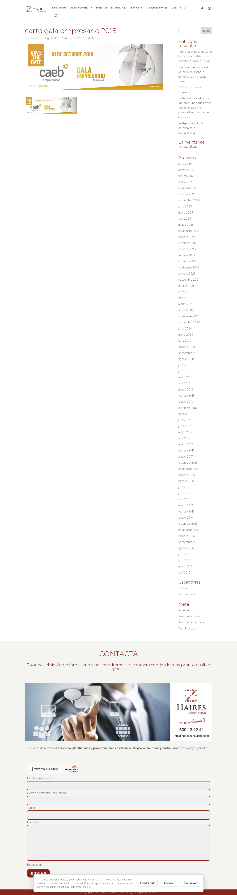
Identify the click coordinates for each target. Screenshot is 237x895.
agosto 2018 (186, 359)
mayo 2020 (185, 334)
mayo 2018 (185, 377)
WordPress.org (187, 628)
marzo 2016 (185, 505)
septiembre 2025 (189, 200)
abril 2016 (184, 499)
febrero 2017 (186, 450)
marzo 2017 (185, 444)
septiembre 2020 (189, 322)
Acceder (183, 610)
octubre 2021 (186, 273)
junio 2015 (184, 560)
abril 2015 (184, 572)
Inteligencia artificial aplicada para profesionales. (190, 127)
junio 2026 (185, 163)
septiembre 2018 (188, 353)
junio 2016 (184, 493)
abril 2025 (184, 218)
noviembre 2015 (188, 530)
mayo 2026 (185, 170)
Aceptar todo (147, 882)
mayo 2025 (185, 212)
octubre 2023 (187, 249)
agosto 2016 (186, 481)
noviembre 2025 (188, 188)
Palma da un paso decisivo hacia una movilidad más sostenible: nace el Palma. (195, 56)
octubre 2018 (186, 347)
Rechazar (169, 882)
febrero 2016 (186, 511)
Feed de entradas (189, 616)
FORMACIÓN (118, 7)
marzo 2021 (185, 304)
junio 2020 (185, 328)
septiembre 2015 (188, 542)
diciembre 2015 (187, 523)
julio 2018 (184, 365)
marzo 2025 (186, 224)
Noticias (183, 588)
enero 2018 (185, 401)
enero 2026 (185, 182)
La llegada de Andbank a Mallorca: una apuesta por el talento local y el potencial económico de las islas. (194, 108)
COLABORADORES (157, 7)
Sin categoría (186, 594)
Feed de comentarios (191, 622)
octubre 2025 (187, 194)
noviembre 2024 (188, 231)
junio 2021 (184, 292)
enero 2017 (185, 456)
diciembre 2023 (188, 243)
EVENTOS (101, 7)
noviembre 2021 (188, 267)
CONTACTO (178, 7)
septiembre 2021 (188, 279)
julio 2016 (184, 487)
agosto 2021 (186, 286)
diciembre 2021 (188, 261)
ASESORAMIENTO (81, 7)
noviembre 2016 (188, 469)
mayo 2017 (185, 432)
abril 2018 (184, 383)
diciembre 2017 (187, 408)
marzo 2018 (185, 389)
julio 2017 (184, 420)
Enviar (38, 873)
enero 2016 (185, 517)
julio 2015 (184, 554)
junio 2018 (184, 371)
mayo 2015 (185, 566)
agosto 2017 (186, 414)
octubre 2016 (186, 475)
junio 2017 (184, 426)
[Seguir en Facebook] (202, 8)
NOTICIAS (136, 7)
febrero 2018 (186, 395)
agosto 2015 (186, 548)
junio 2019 (184, 340)
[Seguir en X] (209, 8)
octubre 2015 (186, 536)
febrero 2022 (186, 255)
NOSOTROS (59, 7)
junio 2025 (185, 206)
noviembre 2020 (189, 316)
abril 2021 (184, 298)
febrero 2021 (186, 310)
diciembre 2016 (187, 462)
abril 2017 (184, 438)
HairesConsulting (39, 38)
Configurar (190, 882)
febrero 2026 (186, 176)
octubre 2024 (187, 237)
